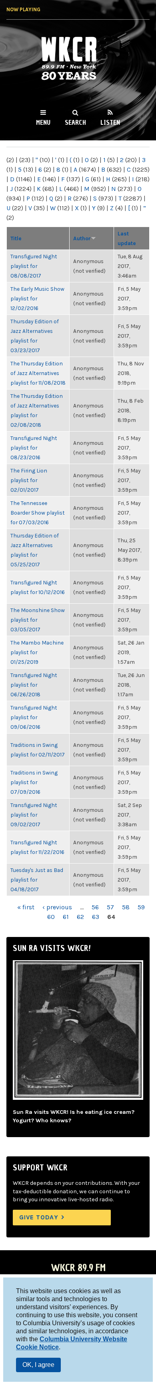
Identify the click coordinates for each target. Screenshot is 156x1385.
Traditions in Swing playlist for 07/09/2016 (34, 782)
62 (80, 917)
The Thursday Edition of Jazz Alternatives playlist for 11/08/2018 (38, 373)
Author (82, 238)
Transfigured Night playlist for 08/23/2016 (33, 447)
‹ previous (57, 907)
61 (66, 917)
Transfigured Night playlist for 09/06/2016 (33, 717)
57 (110, 907)
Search (75, 122)
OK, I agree (38, 1364)
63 (95, 917)
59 (141, 907)
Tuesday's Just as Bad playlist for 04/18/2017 (36, 879)
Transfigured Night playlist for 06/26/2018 (33, 685)
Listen (110, 122)
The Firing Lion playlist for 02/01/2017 (28, 480)
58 (126, 907)
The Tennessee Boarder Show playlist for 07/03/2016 (37, 512)
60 (51, 917)
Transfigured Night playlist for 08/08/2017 (33, 266)
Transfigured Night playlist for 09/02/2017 (33, 814)
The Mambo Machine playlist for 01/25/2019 (37, 652)
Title (16, 238)
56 (95, 907)
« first (25, 907)
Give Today (38, 1217)
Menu (43, 122)
